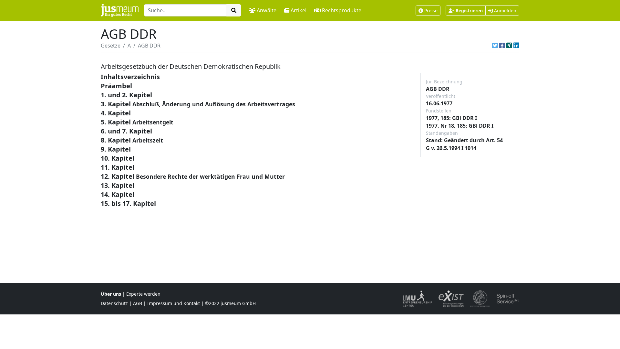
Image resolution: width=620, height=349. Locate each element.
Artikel (298, 10)
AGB (137, 303)
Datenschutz (114, 303)
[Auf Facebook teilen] (502, 45)
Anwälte (266, 10)
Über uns (111, 294)
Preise (431, 10)
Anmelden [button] (504, 10)
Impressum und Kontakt (173, 303)
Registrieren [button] (469, 10)
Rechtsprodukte (341, 10)
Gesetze (110, 45)
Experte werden (143, 294)
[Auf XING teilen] (509, 45)
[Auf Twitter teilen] (495, 45)
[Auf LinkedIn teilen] (516, 45)
